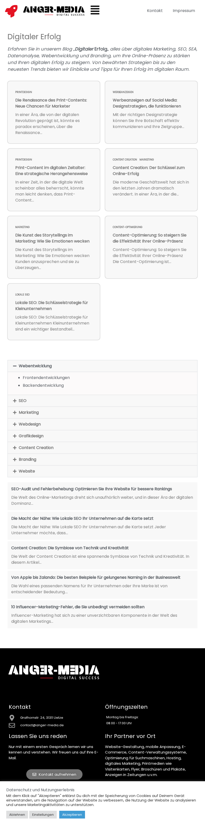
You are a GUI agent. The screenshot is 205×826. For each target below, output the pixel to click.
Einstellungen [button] (43, 814)
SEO (22, 401)
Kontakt (155, 11)
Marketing (147, 160)
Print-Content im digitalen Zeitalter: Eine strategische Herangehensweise (51, 170)
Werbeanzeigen (123, 92)
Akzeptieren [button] (72, 814)
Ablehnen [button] (17, 814)
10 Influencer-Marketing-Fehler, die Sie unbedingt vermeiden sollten (77, 607)
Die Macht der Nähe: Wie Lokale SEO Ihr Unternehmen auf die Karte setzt (82, 518)
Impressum (184, 11)
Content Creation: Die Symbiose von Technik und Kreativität (70, 548)
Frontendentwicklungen (46, 377)
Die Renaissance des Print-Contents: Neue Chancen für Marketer (51, 103)
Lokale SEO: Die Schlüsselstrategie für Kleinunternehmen (51, 306)
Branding (27, 459)
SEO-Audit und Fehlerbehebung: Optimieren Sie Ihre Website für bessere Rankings (91, 489)
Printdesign (23, 92)
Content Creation (125, 160)
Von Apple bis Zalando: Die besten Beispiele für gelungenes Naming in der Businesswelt (95, 577)
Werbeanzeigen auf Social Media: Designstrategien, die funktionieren (147, 103)
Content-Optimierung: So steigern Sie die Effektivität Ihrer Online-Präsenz (149, 238)
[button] (102, 366)
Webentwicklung (35, 366)
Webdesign (30, 424)
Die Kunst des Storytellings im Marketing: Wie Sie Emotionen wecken (52, 238)
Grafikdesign (31, 436)
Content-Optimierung (127, 227)
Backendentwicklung (43, 385)
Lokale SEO (22, 294)
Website (27, 471)
